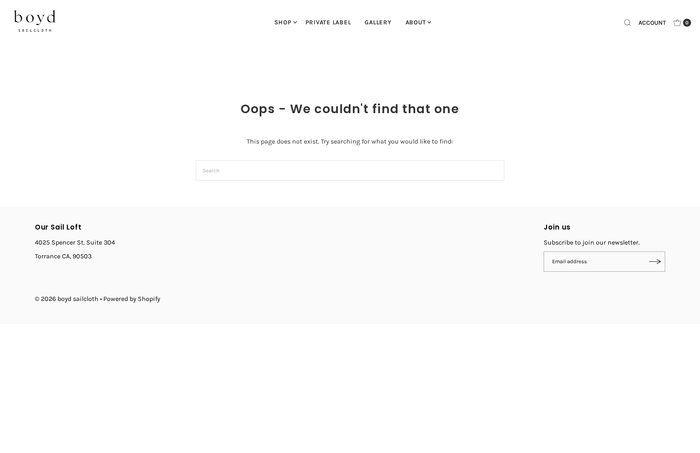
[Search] (627, 23)
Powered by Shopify (131, 299)
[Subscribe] (655, 261)
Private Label (328, 22)
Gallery (378, 22)
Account (652, 22)
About (415, 22)
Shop (283, 22)
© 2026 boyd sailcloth (67, 299)
